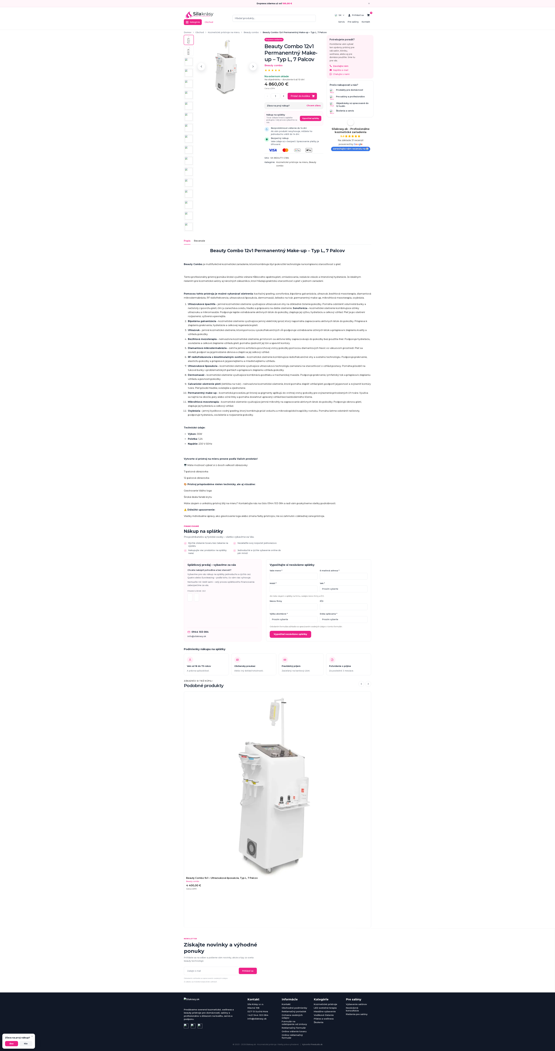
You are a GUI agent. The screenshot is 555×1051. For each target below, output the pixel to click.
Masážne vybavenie (325, 1011)
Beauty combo (251, 32)
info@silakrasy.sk (196, 636)
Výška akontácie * (279, 614)
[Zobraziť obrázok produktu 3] (189, 62)
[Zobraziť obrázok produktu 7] (189, 106)
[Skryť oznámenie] (369, 3)
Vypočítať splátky (310, 118)
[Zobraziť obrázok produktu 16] (189, 205)
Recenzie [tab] (199, 240)
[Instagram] (193, 1026)
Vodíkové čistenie (324, 1015)
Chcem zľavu (314, 106)
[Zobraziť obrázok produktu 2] (189, 51)
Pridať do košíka (300, 96)
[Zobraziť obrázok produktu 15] (189, 194)
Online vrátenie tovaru (294, 1031)
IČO (321, 601)
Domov (187, 32)
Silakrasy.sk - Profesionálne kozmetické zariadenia (351, 130)
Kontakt (366, 22)
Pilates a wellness (324, 1018)
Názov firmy (276, 601)
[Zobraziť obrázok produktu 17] (189, 216)
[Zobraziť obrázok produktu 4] (189, 73)
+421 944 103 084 (257, 1015)
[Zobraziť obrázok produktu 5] (189, 84)
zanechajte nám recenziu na (349, 148)
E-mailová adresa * (329, 570)
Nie (26, 1043)
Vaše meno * (276, 570)
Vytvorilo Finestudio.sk (312, 1044)
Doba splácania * (328, 614)
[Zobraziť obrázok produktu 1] (189, 40)
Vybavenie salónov (356, 1004)
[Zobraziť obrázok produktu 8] (189, 117)
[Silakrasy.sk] (199, 15)
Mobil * (273, 583)
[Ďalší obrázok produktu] (253, 66)
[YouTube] (200, 1026)
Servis (341, 22)
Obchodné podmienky (294, 1007)
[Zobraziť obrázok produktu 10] (189, 139)
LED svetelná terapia (325, 1007)
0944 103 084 (200, 632)
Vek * (322, 583)
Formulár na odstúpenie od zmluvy (294, 1023)
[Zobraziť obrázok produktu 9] (189, 128)
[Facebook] (186, 1026)
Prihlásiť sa (247, 970)
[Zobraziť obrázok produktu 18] (189, 227)
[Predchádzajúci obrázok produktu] (201, 66)
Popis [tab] (187, 240)
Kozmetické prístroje (325, 1004)
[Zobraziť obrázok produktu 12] (189, 161)
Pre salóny (353, 22)
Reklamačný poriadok (294, 1011)
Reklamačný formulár (294, 1027)
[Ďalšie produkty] (368, 684)
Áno (11, 1043)
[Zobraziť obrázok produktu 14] (189, 183)
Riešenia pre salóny (357, 1014)
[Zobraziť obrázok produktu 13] (189, 172)
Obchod (209, 22)
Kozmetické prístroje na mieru (224, 32)
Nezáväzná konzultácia (352, 1009)
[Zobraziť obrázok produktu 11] (189, 150)
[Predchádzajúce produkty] (361, 684)
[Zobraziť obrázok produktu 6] (189, 95)
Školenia (318, 1022)
